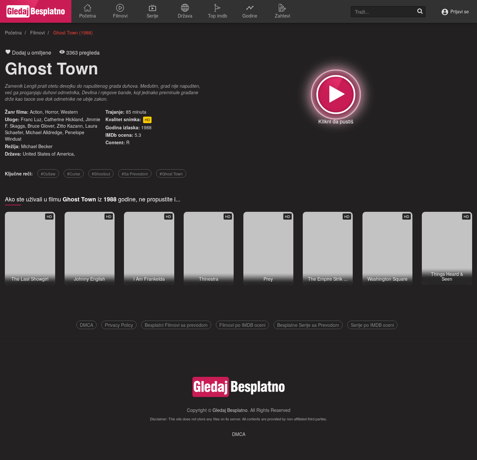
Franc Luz (31, 119)
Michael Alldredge (44, 132)
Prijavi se (459, 11)
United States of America (48, 153)
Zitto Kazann (70, 125)
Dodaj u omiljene (31, 52)
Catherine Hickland (63, 119)
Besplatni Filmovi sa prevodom (176, 325)
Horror (51, 112)
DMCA (86, 325)
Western (69, 112)
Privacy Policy (119, 325)
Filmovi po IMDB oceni (242, 325)
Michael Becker (37, 146)
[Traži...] (419, 11)
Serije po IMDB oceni (372, 325)
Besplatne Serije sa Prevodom (308, 325)
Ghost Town (51, 67)
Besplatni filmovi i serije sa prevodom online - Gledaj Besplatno (35, 11)
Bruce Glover (41, 125)
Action (36, 112)
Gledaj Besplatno (230, 410)
